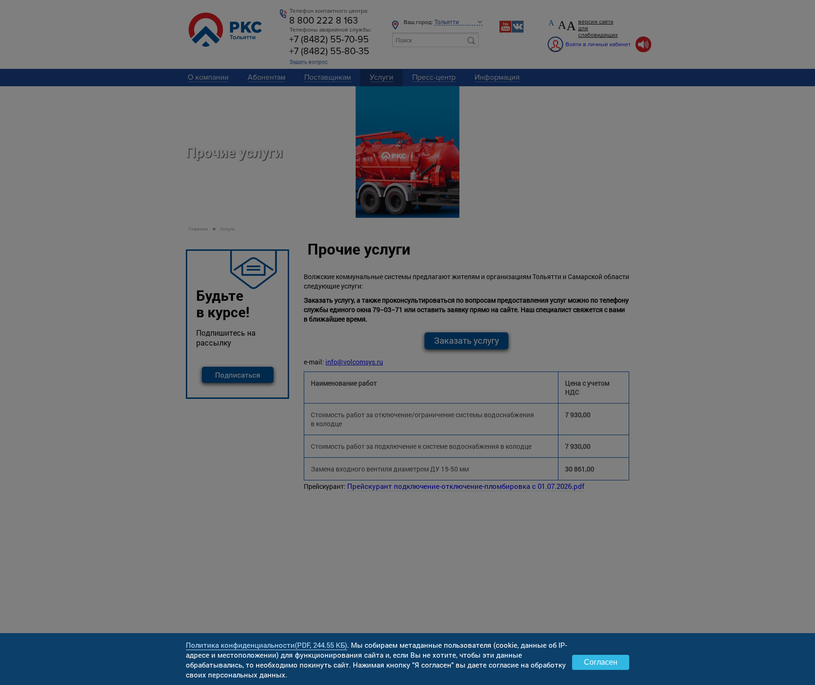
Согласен (600, 662)
